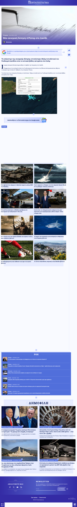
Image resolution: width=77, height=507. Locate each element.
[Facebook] (10, 487)
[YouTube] (17, 487)
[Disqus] (34, 289)
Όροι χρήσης (34, 497)
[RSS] (21, 487)
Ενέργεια (5, 35)
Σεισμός (4, 126)
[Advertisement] (34, 147)
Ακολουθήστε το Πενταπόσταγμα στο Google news (23, 120)
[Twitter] (13, 487)
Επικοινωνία (42, 497)
